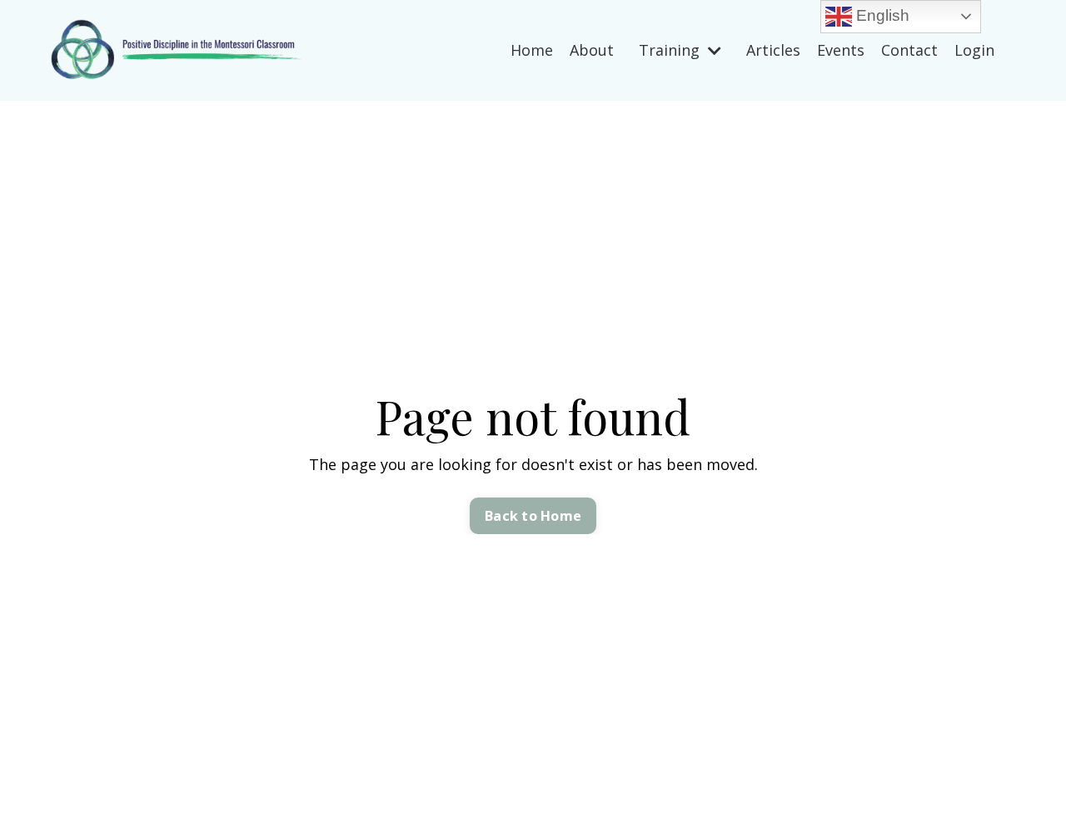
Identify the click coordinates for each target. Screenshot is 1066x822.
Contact (909, 50)
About (592, 50)
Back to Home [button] (533, 516)
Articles (773, 50)
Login (974, 50)
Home (532, 50)
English (880, 15)
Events (840, 50)
